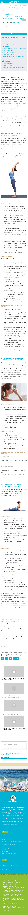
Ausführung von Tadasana (8, 41)
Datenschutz (4, 849)
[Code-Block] (14, 749)
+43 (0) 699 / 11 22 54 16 (7, 869)
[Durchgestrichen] (7, 749)
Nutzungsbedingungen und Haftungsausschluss (12, 848)
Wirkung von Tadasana (7, 43)
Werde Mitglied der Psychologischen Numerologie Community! (12, 842)
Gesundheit (23, 20)
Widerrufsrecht (5, 851)
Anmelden (24, 740)
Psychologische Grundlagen (18, 815)
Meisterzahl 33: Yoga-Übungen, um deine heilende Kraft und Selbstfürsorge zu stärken (13, 679)
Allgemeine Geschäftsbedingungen (9, 853)
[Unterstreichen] (5, 749)
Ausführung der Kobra (7, 63)
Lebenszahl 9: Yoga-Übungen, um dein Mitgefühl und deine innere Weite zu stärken (13, 729)
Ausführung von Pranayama (9, 52)
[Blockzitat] (12, 749)
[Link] (15, 749)
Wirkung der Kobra (7, 65)
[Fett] (2, 749)
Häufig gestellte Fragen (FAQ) (8, 844)
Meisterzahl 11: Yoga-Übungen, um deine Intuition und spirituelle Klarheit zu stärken (12, 712)
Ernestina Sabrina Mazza (7, 836)
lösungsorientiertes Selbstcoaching (15, 818)
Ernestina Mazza (16, 22)
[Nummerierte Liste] (9, 749)
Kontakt (3, 839)
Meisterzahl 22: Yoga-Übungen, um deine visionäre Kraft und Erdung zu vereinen (14, 696)
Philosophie (4, 834)
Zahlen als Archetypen (7, 815)
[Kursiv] (4, 749)
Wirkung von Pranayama (8, 54)
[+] (18, 748)
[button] (2, 658)
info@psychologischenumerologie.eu (10, 824)
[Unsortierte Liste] (10, 749)
